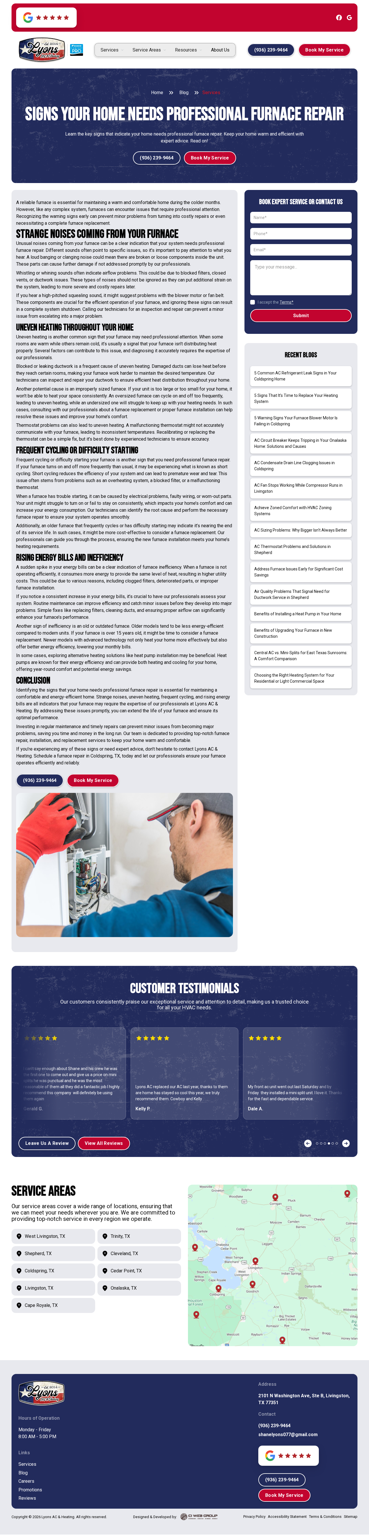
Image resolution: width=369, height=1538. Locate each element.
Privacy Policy (254, 1517)
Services (27, 1464)
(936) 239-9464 (274, 1425)
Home (157, 92)
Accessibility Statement (287, 1517)
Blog (184, 92)
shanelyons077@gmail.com (288, 1434)
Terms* (286, 302)
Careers (26, 1481)
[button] (112, 50)
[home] (41, 49)
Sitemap (350, 1517)
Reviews (27, 1498)
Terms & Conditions (325, 1517)
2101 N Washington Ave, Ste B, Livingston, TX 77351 (304, 1399)
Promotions (30, 1490)
